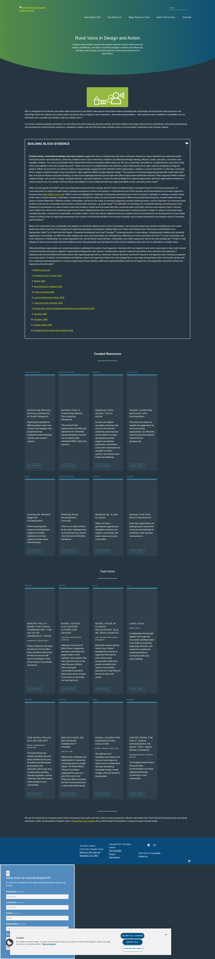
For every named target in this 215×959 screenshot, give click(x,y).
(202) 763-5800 (115, 851)
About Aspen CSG (92, 17)
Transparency (114, 857)
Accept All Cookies (132, 936)
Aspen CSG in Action (166, 17)
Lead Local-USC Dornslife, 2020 (48, 303)
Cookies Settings (132, 948)
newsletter (156, 853)
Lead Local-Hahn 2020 (44, 292)
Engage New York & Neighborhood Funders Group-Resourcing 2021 (64, 308)
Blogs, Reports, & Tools (139, 17)
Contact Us (143, 856)
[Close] (166, 934)
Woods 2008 (39, 281)
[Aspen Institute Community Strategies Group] (34, 9)
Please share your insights (83, 821)
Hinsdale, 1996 (40, 319)
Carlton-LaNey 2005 (43, 325)
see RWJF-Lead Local (54, 194)
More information (49, 944)
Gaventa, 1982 (40, 314)
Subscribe (186, 17)
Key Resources (114, 17)
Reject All (132, 942)
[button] (10, 943)
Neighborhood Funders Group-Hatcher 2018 (53, 330)
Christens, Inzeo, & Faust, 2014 (48, 276)
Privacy (112, 854)
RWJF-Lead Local (42, 270)
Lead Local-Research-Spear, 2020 (49, 297)
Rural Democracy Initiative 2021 (48, 287)
